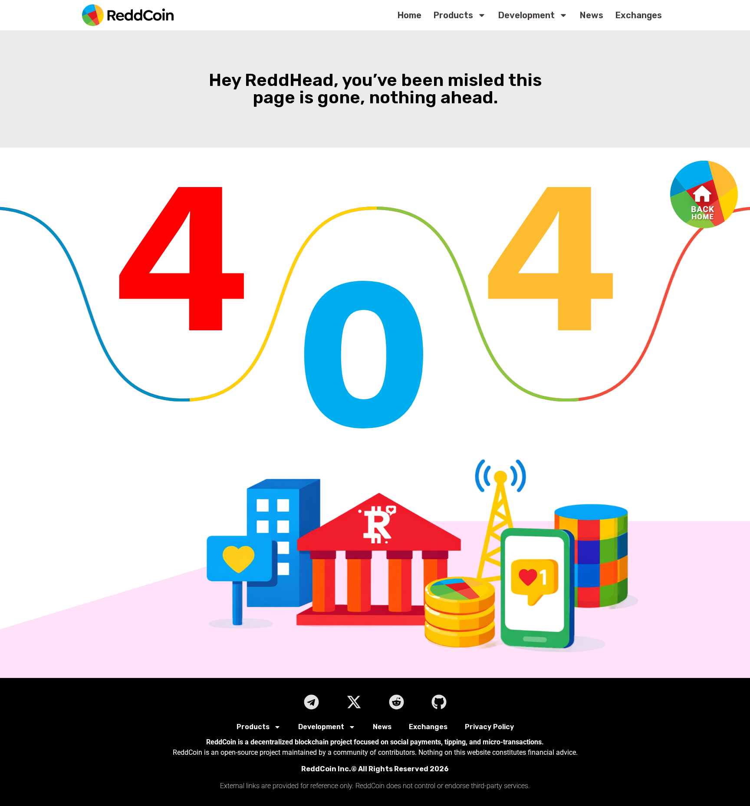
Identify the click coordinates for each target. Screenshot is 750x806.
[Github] (439, 702)
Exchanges (638, 15)
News (591, 15)
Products (453, 15)
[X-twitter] (354, 702)
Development (526, 15)
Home (409, 15)
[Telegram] (311, 702)
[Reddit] (396, 702)
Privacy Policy (489, 727)
